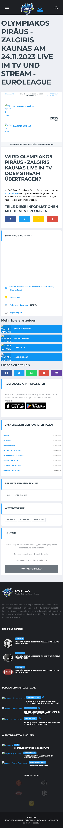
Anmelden (19, 820)
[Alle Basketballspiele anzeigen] (43, 697)
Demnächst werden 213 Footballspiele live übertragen (37, 671)
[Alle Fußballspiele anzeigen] (8, 643)
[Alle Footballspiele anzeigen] (8, 672)
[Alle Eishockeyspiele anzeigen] (8, 658)
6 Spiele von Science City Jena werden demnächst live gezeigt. (42, 702)
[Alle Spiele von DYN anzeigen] (7, 745)
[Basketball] (18, 782)
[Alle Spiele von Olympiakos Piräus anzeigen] (8, 109)
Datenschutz (53, 820)
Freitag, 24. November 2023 (52, 94)
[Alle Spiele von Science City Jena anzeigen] (13, 698)
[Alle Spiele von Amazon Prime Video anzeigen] (14, 763)
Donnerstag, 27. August (14, 455)
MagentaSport (11, 193)
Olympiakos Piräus (23, 106)
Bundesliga (24, 520)
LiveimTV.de (31, 817)
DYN (8, 495)
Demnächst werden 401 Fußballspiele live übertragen (37, 643)
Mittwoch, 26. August (13, 451)
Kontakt (26, 823)
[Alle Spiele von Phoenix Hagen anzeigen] (12, 708)
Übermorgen (9, 445)
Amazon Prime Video (39, 765)
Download (41, 820)
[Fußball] (44, 793)
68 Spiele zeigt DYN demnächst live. (31, 748)
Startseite (9, 820)
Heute (6, 435)
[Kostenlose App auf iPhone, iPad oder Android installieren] (40, 10)
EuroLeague (9, 94)
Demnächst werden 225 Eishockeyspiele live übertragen (37, 657)
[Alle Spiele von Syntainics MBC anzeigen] (12, 719)
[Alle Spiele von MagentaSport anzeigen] (12, 753)
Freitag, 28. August (12, 460)
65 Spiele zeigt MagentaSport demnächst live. (38, 757)
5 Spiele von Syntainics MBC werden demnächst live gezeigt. (42, 723)
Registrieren (30, 820)
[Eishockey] (44, 782)
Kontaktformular (31, 569)
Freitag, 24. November (19, 305)
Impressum (36, 823)
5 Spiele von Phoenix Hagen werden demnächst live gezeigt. (42, 713)
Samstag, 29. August (12, 465)
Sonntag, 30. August (12, 471)
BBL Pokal (11, 520)
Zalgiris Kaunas (22, 126)
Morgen (7, 440)
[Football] (18, 793)
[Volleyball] (31, 803)
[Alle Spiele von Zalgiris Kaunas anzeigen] (8, 128)
